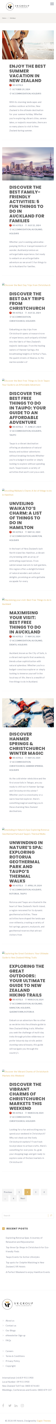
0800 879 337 (45, 1390)
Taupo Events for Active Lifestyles (23, 1257)
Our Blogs (11, 1330)
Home (4, 18)
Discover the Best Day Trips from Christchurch (27, 301)
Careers (9, 1351)
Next (23, 1198)
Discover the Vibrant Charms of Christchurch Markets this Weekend (27, 1096)
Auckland (36, 229)
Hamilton (36, 536)
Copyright (11, 1366)
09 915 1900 (23, 1381)
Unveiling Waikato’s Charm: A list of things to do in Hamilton (25, 515)
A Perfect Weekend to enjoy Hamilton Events (28, 1272)
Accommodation (21, 93)
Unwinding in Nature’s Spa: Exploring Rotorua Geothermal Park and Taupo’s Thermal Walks (26, 861)
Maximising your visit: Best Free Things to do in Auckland (25, 622)
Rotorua (14, 894)
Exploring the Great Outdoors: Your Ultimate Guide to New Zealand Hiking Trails (27, 980)
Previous (8, 1192)
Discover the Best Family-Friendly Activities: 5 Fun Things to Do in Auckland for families (26, 204)
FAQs (8, 1340)
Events (13, 644)
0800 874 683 (32, 1385)
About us (10, 1320)
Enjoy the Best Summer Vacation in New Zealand (27, 73)
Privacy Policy (13, 1361)
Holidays (36, 93)
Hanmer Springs (34, 766)
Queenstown (16, 1012)
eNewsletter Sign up (15, 1335)
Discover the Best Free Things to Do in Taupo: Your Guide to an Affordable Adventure (27, 407)
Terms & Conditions (15, 1356)
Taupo (12, 435)
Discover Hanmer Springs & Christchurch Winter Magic (27, 743)
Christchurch (17, 321)
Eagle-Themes (44, 1420)
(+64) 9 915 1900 (24, 1377)
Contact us (11, 1325)
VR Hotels (17, 85)
